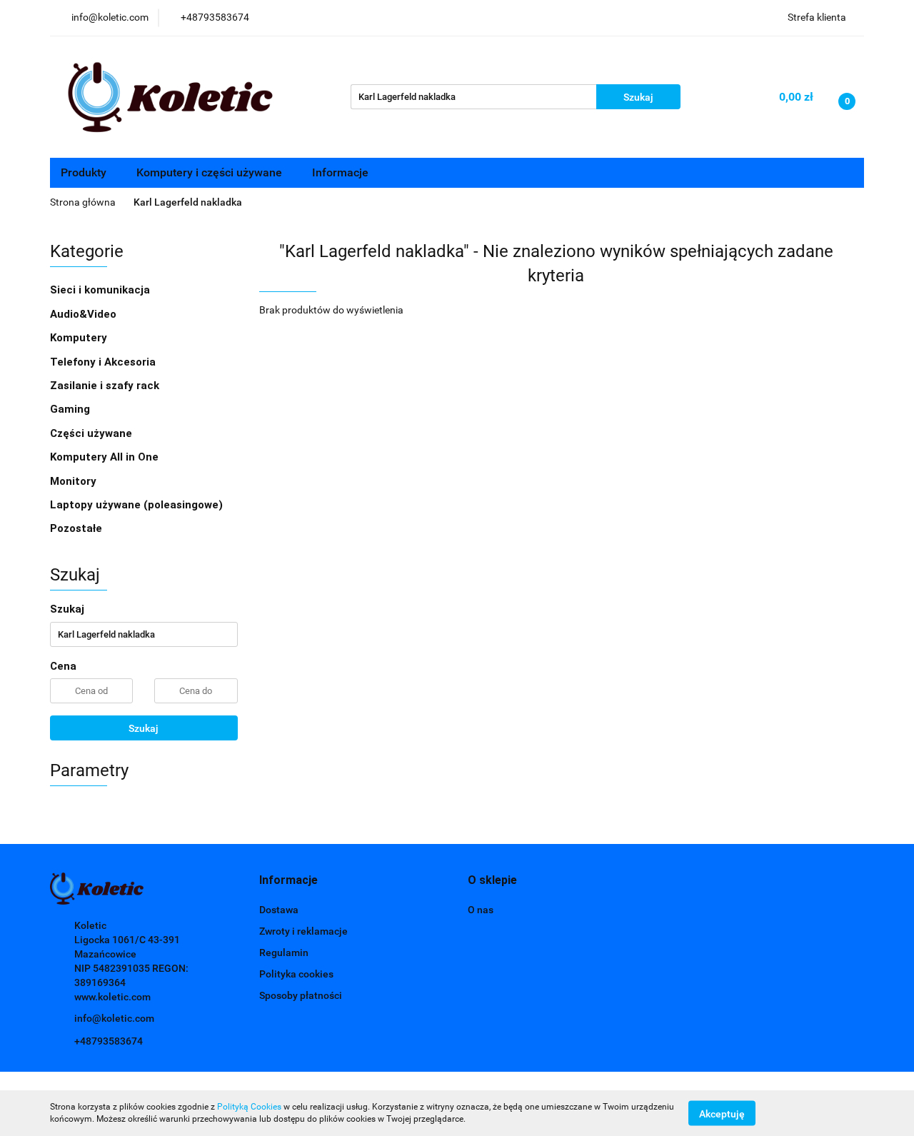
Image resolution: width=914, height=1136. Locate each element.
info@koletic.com (114, 1018)
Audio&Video (84, 314)
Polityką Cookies (249, 1107)
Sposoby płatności (300, 995)
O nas (480, 909)
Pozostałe (76, 528)
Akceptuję (722, 1113)
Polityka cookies (296, 974)
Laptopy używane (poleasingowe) (136, 504)
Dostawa (278, 909)
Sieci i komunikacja (101, 289)
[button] (288, 881)
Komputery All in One (104, 457)
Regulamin (283, 952)
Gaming (71, 409)
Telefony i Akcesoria (104, 362)
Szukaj (144, 728)
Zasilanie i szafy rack (106, 385)
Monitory (73, 481)
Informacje (341, 172)
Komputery (80, 337)
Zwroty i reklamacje (303, 931)
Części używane (92, 433)
